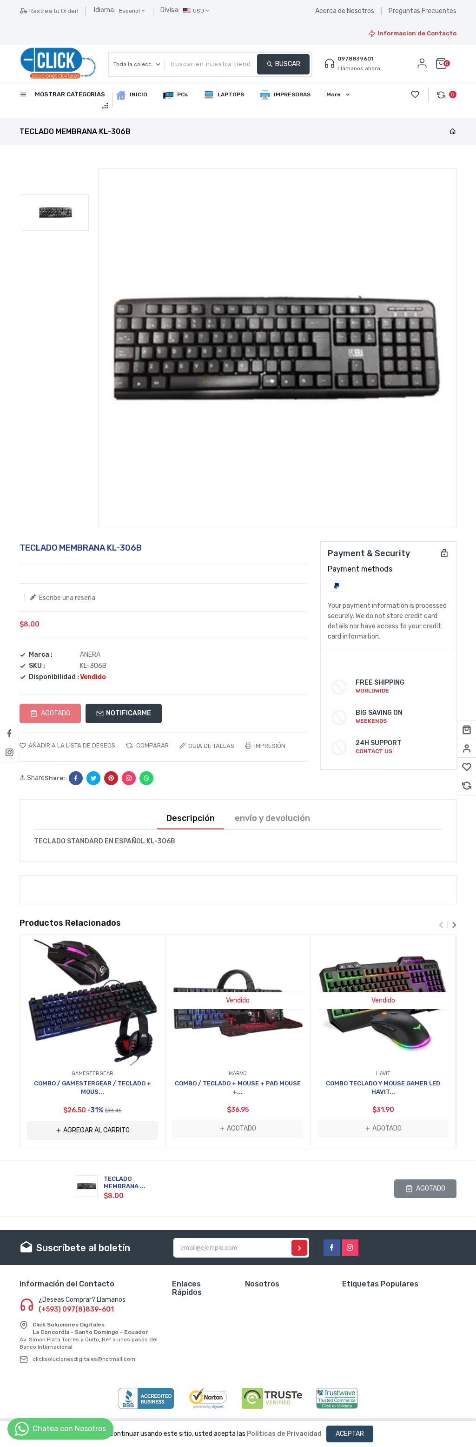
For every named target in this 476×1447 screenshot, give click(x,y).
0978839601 (355, 58)
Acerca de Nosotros (344, 11)
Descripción (190, 818)
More (333, 94)
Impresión (269, 745)
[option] (55, 212)
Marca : (41, 655)
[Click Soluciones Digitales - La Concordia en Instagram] (9, 752)
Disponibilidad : (54, 677)
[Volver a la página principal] (452, 132)
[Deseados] (466, 767)
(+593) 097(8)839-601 (76, 1309)
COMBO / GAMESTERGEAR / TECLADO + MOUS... (92, 1087)
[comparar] (466, 785)
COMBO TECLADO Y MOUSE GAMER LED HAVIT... (383, 1087)
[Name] (299, 1248)
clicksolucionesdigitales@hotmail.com (84, 1359)
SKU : (37, 666)
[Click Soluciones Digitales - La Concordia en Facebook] (9, 733)
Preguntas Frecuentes (422, 11)
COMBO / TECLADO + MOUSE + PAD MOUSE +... (238, 1087)
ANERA (90, 655)
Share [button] (35, 778)
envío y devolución (272, 818)
